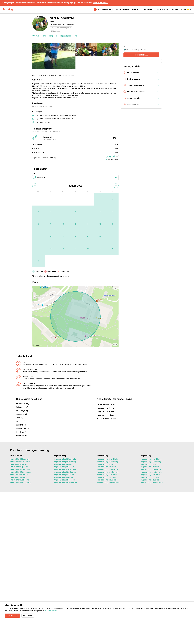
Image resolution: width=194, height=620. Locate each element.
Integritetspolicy (50, 611)
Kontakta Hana (141, 55)
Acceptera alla (12, 615)
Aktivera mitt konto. (100, 3)
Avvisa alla (27, 615)
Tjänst (34, 173)
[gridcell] (100, 199)
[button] (141, 73)
